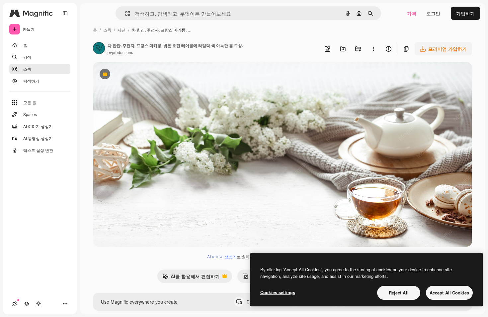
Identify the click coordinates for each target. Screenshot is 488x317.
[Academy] (26, 303)
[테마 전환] (38, 303)
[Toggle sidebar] (65, 13)
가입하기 (465, 13)
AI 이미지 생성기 (222, 256)
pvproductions (120, 52)
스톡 (107, 29)
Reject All (399, 292)
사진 (121, 29)
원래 (131, 74)
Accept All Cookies (449, 292)
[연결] (14, 303)
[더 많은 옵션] (373, 48)
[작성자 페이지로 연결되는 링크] (99, 48)
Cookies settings (277, 292)
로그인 (433, 13)
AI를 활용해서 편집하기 (191, 278)
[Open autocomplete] (125, 13)
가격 (411, 13)
